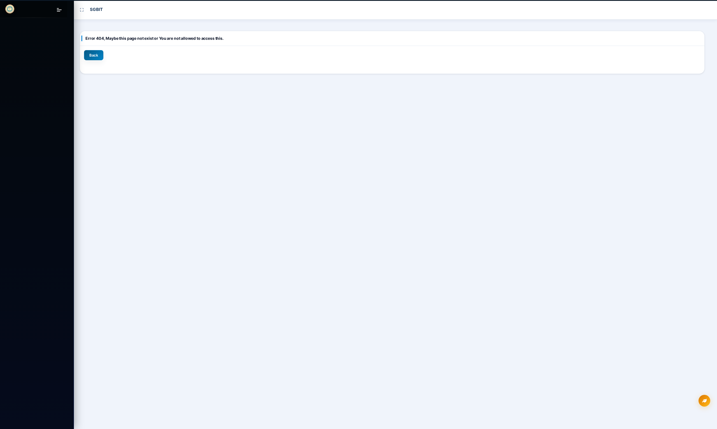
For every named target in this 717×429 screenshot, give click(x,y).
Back (93, 55)
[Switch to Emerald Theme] (704, 401)
